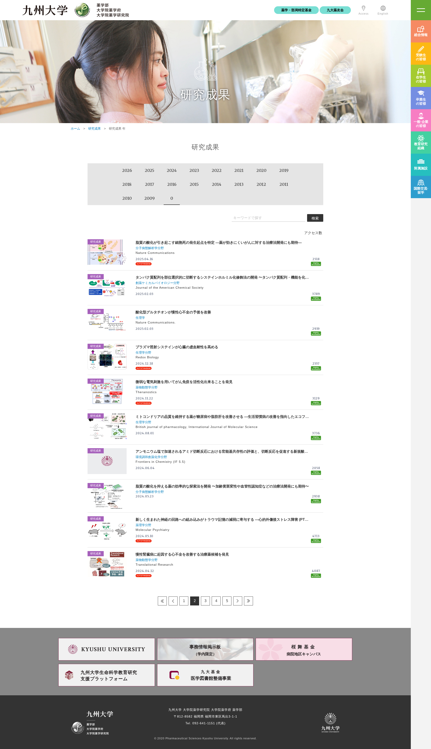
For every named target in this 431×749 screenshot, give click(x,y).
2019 (283, 170)
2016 (171, 184)
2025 (149, 170)
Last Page (248, 600)
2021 (239, 170)
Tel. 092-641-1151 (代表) (205, 723)
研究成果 (94, 128)
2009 (149, 198)
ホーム (75, 128)
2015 (194, 184)
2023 (194, 170)
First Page (162, 600)
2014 (216, 184)
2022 (217, 170)
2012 (261, 184)
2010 (127, 198)
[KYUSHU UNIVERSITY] (106, 649)
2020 (261, 170)
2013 (239, 184)
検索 (315, 218)
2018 (127, 184)
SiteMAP (421, 10)
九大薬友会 (335, 10)
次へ (237, 600)
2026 (127, 170)
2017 (149, 184)
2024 (172, 170)
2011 (283, 184)
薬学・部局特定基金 (296, 10)
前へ (173, 600)
